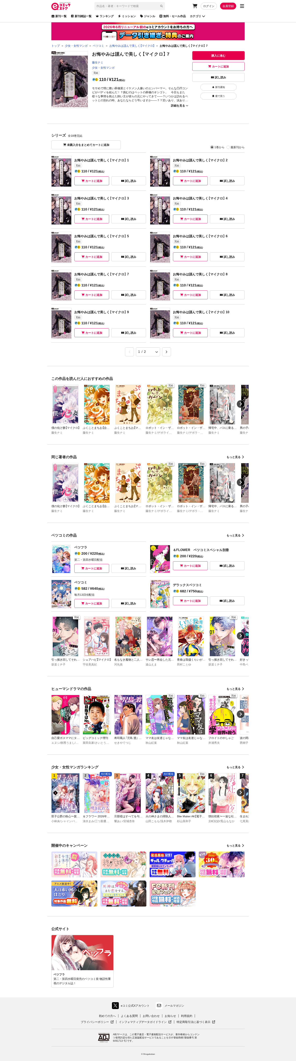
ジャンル (149, 16)
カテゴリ (195, 16)
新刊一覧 (61, 16)
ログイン (208, 6)
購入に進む (218, 55)
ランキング (107, 16)
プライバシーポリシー (97, 1022)
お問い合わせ (151, 1015)
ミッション (129, 16)
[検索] (161, 6)
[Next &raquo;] (166, 351)
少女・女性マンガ (103, 67)
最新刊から (238, 147)
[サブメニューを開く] (242, 6)
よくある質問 (129, 1015)
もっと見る (234, 457)
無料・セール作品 (174, 16)
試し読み (220, 77)
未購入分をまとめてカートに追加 (88, 144)
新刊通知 (220, 87)
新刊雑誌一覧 (83, 16)
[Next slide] (241, 404)
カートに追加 (220, 66)
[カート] (195, 6)
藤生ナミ (97, 62)
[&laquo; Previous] (129, 351)
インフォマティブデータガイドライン (143, 1022)
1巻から (219, 147)
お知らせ (170, 1015)
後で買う (220, 96)
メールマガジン (174, 1005)
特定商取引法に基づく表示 (196, 1022)
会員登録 (228, 6)
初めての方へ (107, 1015)
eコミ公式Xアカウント (132, 1006)
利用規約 (186, 1015)
